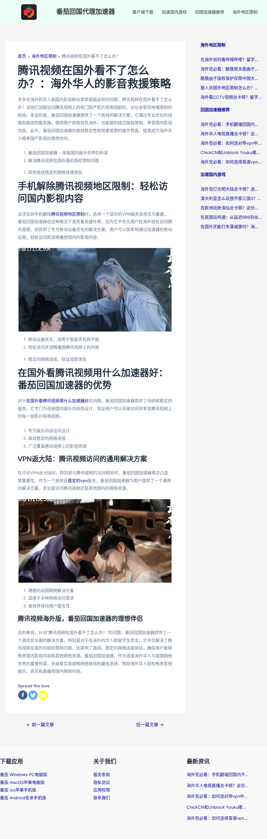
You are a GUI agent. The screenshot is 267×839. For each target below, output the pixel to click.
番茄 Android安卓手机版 (23, 797)
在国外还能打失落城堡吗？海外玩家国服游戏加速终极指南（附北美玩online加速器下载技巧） (231, 226)
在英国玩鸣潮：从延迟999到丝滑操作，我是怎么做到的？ (231, 217)
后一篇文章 (150, 724)
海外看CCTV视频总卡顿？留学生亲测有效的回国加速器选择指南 (231, 97)
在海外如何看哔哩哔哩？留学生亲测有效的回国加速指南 (231, 59)
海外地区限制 (245, 12)
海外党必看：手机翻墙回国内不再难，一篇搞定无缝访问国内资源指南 (231, 124)
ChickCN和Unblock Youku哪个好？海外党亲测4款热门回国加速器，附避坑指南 (231, 152)
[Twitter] (33, 695)
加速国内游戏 (174, 12)
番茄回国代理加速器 (85, 12)
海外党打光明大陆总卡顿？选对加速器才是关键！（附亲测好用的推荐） (231, 189)
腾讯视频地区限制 (67, 214)
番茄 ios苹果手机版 (18, 790)
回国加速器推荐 (209, 12)
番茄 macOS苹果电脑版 (22, 782)
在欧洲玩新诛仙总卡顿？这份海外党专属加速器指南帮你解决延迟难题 (231, 207)
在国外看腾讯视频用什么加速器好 (57, 400)
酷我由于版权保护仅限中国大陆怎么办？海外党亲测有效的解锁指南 (231, 78)
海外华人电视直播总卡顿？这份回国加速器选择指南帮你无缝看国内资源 (231, 133)
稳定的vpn (78, 480)
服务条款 (101, 774)
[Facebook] (22, 695)
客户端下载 (142, 12)
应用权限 (101, 790)
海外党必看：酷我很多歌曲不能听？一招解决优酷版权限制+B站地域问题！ (231, 69)
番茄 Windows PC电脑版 (23, 774)
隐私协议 (101, 782)
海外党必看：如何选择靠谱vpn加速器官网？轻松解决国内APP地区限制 (231, 161)
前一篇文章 (40, 724)
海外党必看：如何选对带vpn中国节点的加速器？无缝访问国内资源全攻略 (231, 143)
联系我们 (101, 797)
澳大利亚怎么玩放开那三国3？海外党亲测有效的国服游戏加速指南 (231, 198)
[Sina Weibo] (43, 695)
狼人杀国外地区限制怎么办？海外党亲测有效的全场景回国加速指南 (231, 87)
